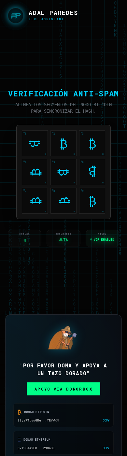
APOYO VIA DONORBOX (63, 389)
